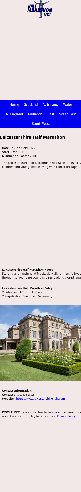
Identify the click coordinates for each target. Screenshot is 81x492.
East (51, 114)
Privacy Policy (66, 416)
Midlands (35, 114)
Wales (67, 104)
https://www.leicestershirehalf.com (40, 398)
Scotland (31, 104)
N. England (14, 114)
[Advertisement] (40, 59)
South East (67, 114)
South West (41, 123)
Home (14, 104)
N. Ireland (50, 104)
